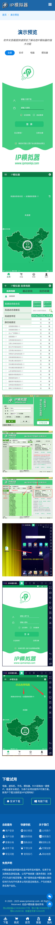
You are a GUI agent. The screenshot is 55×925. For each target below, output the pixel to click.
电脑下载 (42, 801)
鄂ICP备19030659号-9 (41, 908)
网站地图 (46, 854)
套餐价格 (9, 842)
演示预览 (14, 14)
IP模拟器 (18, 5)
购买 (16, 922)
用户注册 (9, 836)
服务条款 (28, 836)
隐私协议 (28, 842)
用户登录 (9, 831)
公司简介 (46, 831)
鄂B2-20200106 (17, 911)
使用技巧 (28, 854)
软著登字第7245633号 (35, 911)
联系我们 (46, 836)
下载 (5, 922)
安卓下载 (14, 801)
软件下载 (9, 848)
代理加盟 (46, 848)
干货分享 (28, 848)
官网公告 (46, 842)
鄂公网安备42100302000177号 (16, 908)
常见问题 (9, 854)
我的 (49, 922)
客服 (38, 922)
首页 (4, 14)
